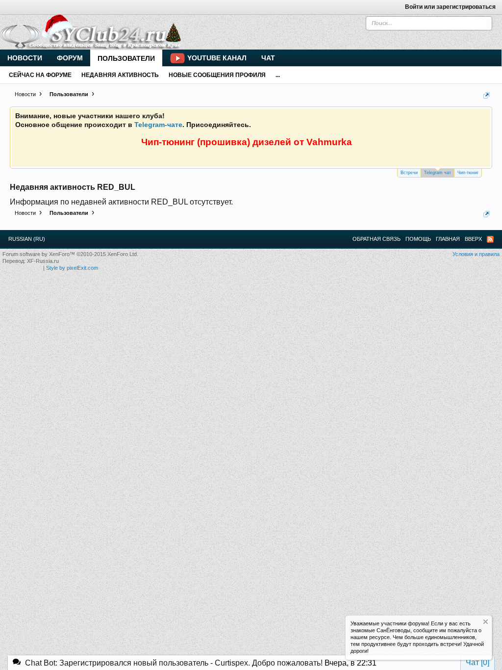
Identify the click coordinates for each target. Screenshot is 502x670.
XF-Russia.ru (43, 261)
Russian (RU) (26, 239)
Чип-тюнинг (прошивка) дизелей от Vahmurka (246, 142)
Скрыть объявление (485, 621)
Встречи (409, 172)
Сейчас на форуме (40, 75)
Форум (70, 58)
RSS (490, 239)
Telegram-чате (158, 125)
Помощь (418, 239)
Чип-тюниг (467, 172)
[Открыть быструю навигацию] (486, 95)
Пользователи (126, 58)
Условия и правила (476, 254)
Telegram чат (437, 172)
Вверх (473, 239)
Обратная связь (376, 239)
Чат (268, 58)
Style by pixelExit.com (72, 268)
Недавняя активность (120, 75)
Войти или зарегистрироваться (450, 6)
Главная (448, 239)
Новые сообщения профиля (217, 75)
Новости (24, 58)
